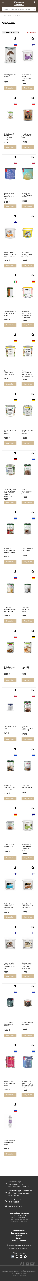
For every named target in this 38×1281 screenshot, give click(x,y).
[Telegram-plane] (12, 1256)
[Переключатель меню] (3, 2)
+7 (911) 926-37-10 (14, 1202)
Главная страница (8, 16)
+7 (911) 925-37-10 (14, 1200)
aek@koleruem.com (15, 1206)
